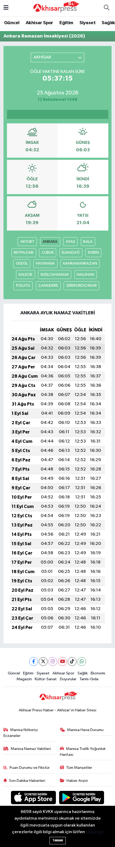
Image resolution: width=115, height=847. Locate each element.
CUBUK (48, 252)
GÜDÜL (22, 263)
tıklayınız (94, 832)
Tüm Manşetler (79, 768)
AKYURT (27, 242)
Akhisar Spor (39, 22)
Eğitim (66, 22)
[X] (43, 661)
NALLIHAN (85, 275)
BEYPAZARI (23, 252)
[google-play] (81, 798)
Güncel (11, 22)
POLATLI (23, 285)
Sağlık (108, 22)
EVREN (93, 252)
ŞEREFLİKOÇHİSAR (81, 285)
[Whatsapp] (81, 661)
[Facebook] (33, 661)
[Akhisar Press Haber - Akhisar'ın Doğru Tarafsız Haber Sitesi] (55, 7)
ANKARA (50, 242)
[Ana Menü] (6, 8)
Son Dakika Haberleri (27, 781)
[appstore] (34, 798)
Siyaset (87, 22)
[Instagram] (52, 661)
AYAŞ (70, 242)
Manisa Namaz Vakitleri (31, 749)
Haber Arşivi (77, 781)
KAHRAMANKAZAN (80, 263)
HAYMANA (45, 263)
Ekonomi (98, 673)
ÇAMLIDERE (48, 285)
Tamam (57, 840)
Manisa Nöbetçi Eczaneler (20, 733)
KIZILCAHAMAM (55, 275)
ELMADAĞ (71, 252)
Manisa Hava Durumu (85, 730)
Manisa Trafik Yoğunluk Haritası (83, 752)
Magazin (24, 679)
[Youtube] (62, 661)
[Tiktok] (72, 661)
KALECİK (25, 275)
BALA (88, 242)
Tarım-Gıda (88, 679)
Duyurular (68, 679)
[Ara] (106, 8)
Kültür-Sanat (46, 679)
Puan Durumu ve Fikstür (30, 768)
